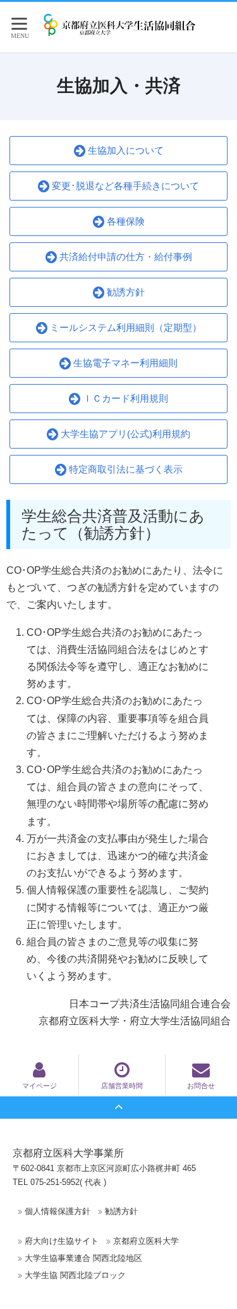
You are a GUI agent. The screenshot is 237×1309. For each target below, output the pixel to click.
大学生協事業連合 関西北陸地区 (83, 1258)
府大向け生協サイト (62, 1241)
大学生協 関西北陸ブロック (75, 1275)
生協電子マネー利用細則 (124, 362)
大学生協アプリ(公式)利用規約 (124, 433)
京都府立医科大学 (146, 1241)
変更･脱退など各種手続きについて (124, 185)
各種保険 (124, 221)
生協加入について (124, 150)
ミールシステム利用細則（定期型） (124, 327)
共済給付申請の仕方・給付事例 (124, 256)
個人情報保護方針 (57, 1211)
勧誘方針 (124, 292)
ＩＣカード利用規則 (124, 398)
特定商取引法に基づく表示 (124, 469)
